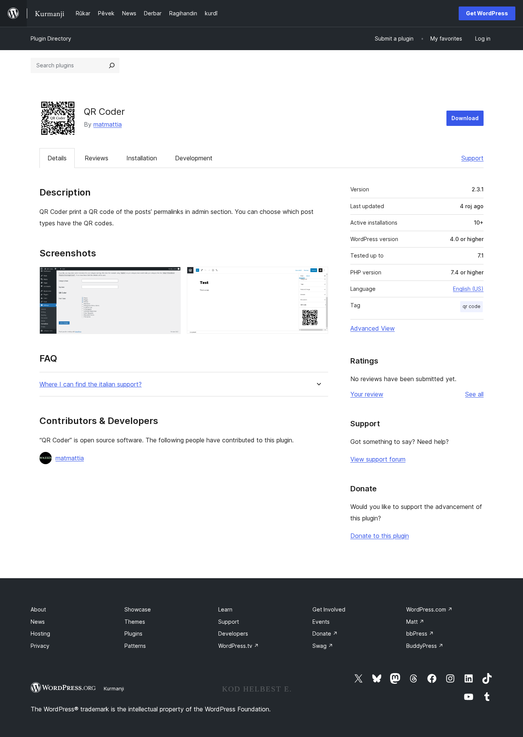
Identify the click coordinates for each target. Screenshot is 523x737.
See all (474, 394)
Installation (141, 158)
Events (321, 621)
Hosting (40, 633)
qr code (472, 306)
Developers (233, 633)
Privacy (40, 645)
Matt (415, 621)
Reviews (96, 158)
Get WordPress (487, 13)
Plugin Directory (51, 38)
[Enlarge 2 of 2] (318, 277)
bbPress (420, 633)
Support (472, 158)
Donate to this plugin (379, 536)
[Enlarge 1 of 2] (170, 277)
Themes (134, 621)
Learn (225, 609)
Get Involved (328, 609)
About (38, 609)
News (38, 621)
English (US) (468, 288)
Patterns (135, 645)
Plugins (133, 633)
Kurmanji (114, 688)
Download (465, 118)
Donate (325, 633)
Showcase (137, 609)
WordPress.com (429, 609)
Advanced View (372, 328)
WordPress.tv (238, 645)
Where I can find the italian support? (90, 384)
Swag (322, 645)
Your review (366, 394)
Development (193, 158)
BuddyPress (424, 645)
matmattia (107, 124)
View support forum (377, 459)
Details (57, 158)
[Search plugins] (111, 65)
